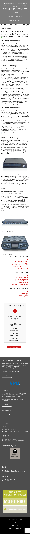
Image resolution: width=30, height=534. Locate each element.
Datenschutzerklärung (15, 528)
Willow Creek (24, 293)
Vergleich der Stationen (21, 277)
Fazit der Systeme (23, 282)
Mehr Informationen (15, 20)
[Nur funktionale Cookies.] (28, 12)
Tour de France (24, 297)
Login (15, 531)
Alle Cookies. (15, 12)
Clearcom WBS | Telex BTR (20, 267)
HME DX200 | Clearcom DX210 (19, 265)
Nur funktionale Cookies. (15, 16)
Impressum (15, 525)
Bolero (26, 263)
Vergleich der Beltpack (21, 281)
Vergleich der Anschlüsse (21, 279)
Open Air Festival (23, 295)
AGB (15, 522)
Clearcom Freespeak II (21, 261)
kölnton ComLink (23, 268)
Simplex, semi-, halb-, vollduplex (19, 284)
